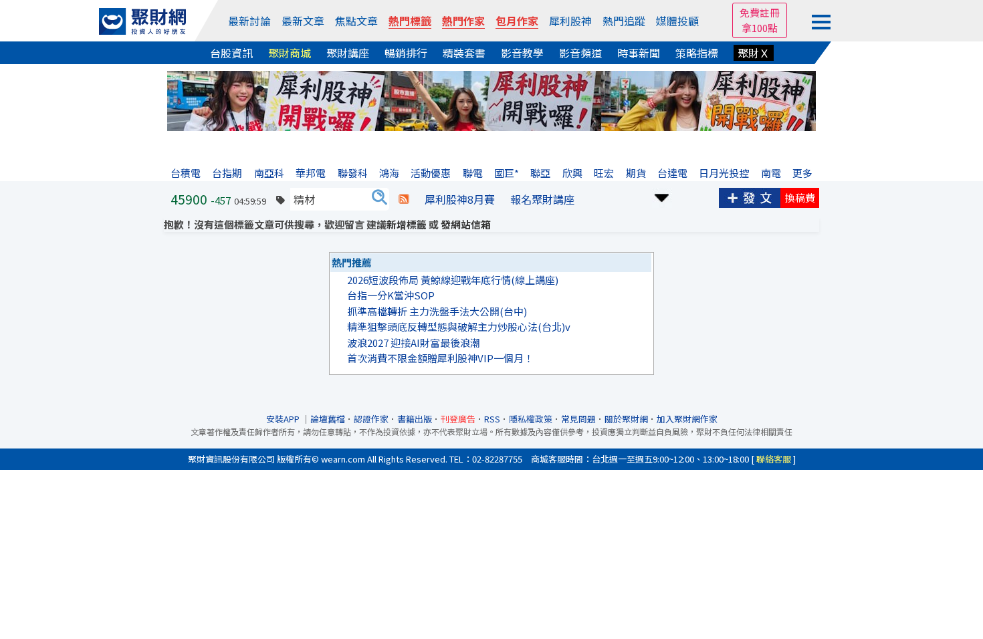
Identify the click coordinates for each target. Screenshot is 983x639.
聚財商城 (289, 53)
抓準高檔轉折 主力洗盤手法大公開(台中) (437, 311)
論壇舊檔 (327, 418)
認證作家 (371, 418)
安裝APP (284, 418)
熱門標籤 (410, 21)
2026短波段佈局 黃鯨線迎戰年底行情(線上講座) (452, 280)
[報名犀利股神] (491, 99)
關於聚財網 (626, 418)
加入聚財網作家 (687, 418)
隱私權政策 (530, 418)
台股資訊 (231, 53)
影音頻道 (580, 53)
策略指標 (696, 53)
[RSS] (404, 199)
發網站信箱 (466, 224)
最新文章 (303, 21)
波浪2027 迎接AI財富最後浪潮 (413, 343)
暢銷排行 (406, 53)
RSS (492, 418)
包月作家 (517, 21)
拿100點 (760, 28)
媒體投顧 (677, 21)
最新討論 (249, 21)
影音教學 (522, 53)
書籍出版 (414, 418)
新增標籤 (407, 224)
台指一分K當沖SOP (391, 295)
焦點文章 (356, 21)
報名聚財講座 (542, 199)
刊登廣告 (458, 418)
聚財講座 (347, 53)
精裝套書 (464, 53)
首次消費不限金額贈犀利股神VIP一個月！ (440, 358)
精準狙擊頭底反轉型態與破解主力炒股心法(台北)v (458, 327)
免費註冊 (760, 12)
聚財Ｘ (754, 53)
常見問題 (578, 418)
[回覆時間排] (662, 196)
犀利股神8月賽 (460, 199)
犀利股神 (570, 21)
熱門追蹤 (624, 21)
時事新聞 (638, 53)
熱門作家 (463, 21)
